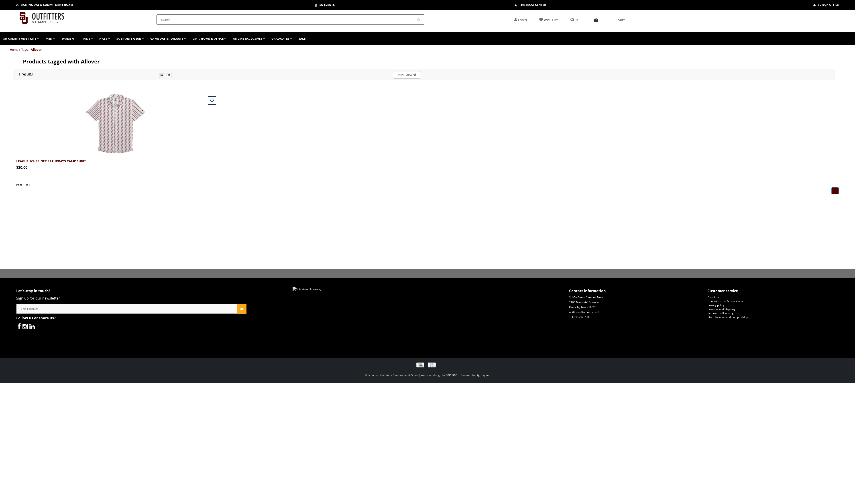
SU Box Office (828, 5)
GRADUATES (280, 39)
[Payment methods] (427, 365)
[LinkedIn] (32, 326)
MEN (49, 39)
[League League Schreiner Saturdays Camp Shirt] (115, 121)
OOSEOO (452, 375)
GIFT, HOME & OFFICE (208, 39)
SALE (302, 39)
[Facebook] (19, 326)
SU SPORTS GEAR (129, 39)
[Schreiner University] (42, 16)
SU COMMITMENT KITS (20, 39)
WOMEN (68, 39)
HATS (103, 39)
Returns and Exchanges (722, 313)
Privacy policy (716, 305)
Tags (24, 49)
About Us (713, 297)
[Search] (420, 18)
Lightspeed (483, 375)
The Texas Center (532, 5)
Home (14, 49)
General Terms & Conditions (725, 301)
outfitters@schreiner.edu (584, 312)
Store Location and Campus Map (728, 317)
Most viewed (406, 75)
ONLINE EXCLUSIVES (248, 39)
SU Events (327, 5)
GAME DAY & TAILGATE (167, 39)
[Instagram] (25, 326)
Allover (36, 49)
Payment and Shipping (721, 309)
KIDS (87, 39)
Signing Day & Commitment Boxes (47, 5)
